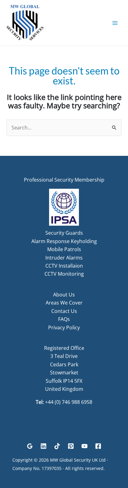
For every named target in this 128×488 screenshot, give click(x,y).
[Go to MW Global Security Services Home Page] (24, 22)
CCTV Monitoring (64, 273)
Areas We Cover (64, 302)
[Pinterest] (71, 446)
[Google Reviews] (30, 446)
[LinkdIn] (43, 446)
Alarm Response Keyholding (64, 241)
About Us (64, 294)
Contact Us (64, 311)
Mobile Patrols (64, 249)
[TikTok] (57, 446)
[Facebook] (98, 446)
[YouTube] (84, 446)
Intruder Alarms (64, 257)
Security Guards (64, 232)
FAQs (64, 319)
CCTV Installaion (64, 265)
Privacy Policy (64, 327)
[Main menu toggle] (115, 23)
